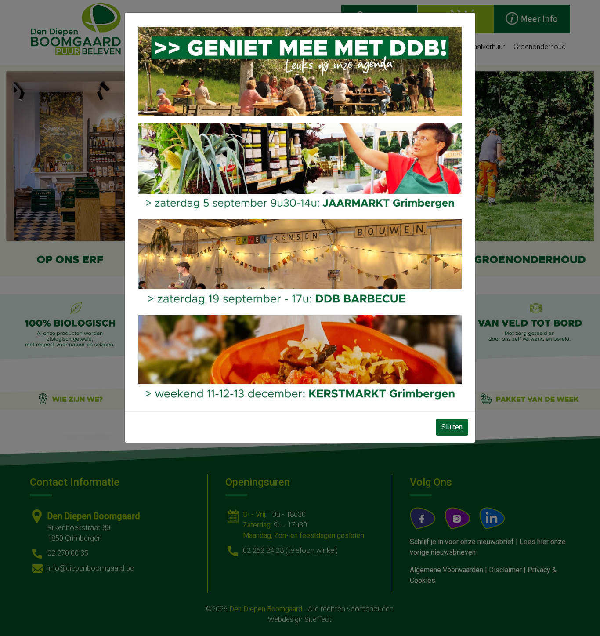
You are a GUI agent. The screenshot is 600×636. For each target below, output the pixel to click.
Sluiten (452, 427)
